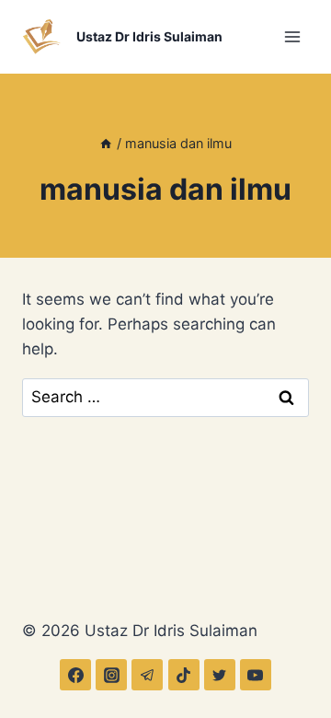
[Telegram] (147, 674)
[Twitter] (219, 674)
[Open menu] (292, 36)
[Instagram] (111, 674)
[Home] (105, 143)
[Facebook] (75, 674)
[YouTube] (255, 674)
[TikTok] (184, 674)
